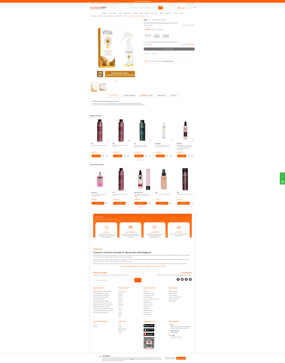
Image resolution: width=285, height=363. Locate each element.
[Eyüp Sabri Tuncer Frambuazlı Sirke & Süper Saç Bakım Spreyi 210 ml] (142, 179)
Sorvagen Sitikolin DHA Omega (100, 301)
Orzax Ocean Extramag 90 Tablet (101, 295)
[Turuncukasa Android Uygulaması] (149, 327)
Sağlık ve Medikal (144, 13)
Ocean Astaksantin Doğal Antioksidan (102, 303)
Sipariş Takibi (121, 330)
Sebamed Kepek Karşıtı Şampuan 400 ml (103, 310)
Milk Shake (158, 143)
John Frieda (94, 192)
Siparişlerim (99, 3)
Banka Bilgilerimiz (115, 3)
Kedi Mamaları (147, 312)
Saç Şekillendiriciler (109, 16)
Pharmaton (121, 304)
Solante (120, 314)
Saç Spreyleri (118, 16)
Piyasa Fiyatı (148, 35)
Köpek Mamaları (147, 314)
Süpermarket (169, 13)
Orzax (119, 303)
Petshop (176, 13)
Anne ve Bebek (154, 13)
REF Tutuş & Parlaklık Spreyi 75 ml (185, 194)
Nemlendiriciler (147, 301)
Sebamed (120, 301)
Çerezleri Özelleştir (169, 358)
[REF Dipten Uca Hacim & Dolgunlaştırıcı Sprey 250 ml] (142, 130)
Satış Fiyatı (157, 35)
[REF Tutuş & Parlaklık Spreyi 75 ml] (185, 179)
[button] (139, 207)
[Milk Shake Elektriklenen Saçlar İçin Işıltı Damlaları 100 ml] (163, 130)
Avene (119, 310)
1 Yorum (150, 95)
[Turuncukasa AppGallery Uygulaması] (149, 335)
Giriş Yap (95, 325)
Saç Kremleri (147, 306)
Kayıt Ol (95, 326)
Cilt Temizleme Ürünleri (149, 293)
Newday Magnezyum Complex (100, 293)
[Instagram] (190, 279)
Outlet (181, 13)
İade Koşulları (161, 95)
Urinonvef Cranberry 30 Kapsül (100, 312)
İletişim (120, 326)
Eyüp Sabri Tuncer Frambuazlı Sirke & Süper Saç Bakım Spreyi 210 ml (141, 195)
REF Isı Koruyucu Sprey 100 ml (163, 194)
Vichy (119, 306)
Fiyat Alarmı (155, 53)
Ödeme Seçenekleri (129, 95)
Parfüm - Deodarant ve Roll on (151, 299)
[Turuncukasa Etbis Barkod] (149, 349)
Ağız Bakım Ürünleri (148, 310)
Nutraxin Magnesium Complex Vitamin (102, 291)
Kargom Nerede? (191, 3)
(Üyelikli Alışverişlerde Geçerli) (170, 42)
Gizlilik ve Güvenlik (173, 299)
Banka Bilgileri (172, 301)
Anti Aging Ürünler (148, 297)
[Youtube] (186, 279)
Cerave (120, 308)
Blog (119, 325)
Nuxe (119, 316)
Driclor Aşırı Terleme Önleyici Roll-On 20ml (103, 308)
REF (92, 143)
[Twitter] (182, 279)
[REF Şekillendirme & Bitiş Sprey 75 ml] (99, 130)
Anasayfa (92, 3)
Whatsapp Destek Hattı (127, 3)
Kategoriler (106, 3)
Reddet (132, 359)
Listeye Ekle (147, 53)
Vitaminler (146, 291)
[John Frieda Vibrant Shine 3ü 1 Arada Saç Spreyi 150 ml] (99, 179)
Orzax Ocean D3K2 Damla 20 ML (101, 297)
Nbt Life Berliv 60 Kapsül (99, 299)
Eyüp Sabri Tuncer (138, 192)
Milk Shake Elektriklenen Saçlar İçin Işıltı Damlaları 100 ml (163, 146)
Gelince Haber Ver (169, 49)
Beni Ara (173, 95)
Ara (161, 7)
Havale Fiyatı (166, 35)
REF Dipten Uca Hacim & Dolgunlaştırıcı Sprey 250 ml (140, 146)
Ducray (120, 312)
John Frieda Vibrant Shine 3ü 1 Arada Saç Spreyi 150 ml (98, 194)
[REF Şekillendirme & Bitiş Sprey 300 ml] (121, 130)
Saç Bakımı (135, 13)
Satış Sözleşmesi (173, 295)
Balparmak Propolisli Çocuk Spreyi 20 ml (102, 304)
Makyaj (161, 13)
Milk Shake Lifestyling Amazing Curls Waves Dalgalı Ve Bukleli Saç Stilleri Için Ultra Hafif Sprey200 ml (184, 147)
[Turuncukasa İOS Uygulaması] (149, 331)
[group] (115, 48)
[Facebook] (178, 279)
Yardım (120, 332)
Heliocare (120, 293)
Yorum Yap (160, 29)
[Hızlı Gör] (106, 155)
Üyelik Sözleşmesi (173, 293)
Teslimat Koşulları (173, 291)
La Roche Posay (122, 291)
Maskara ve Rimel (148, 303)
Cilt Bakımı (104, 13)
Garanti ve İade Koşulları (175, 297)
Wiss (145, 20)
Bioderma (120, 297)
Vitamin (120, 13)
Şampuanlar (146, 308)
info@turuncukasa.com (176, 337)
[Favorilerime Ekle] (107, 140)
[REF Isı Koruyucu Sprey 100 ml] (163, 179)
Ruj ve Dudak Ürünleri (149, 295)
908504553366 (174, 332)
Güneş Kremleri (112, 13)
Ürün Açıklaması (113, 95)
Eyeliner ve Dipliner (148, 304)
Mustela (120, 299)
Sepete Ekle (96, 156)
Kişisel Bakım (127, 13)
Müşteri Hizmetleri (122, 328)
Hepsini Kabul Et (181, 358)
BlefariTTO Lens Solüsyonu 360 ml (101, 306)
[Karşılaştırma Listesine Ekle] (103, 155)
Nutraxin (120, 295)
